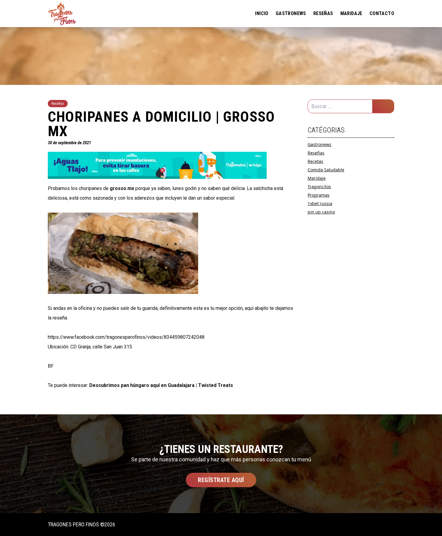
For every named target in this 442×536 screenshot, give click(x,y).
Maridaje (351, 13)
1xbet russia (320, 203)
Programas (319, 195)
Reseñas (323, 13)
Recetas (315, 161)
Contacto (382, 13)
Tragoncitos (319, 186)
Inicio (261, 13)
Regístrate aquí (221, 480)
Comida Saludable (326, 170)
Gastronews (291, 13)
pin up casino (321, 212)
